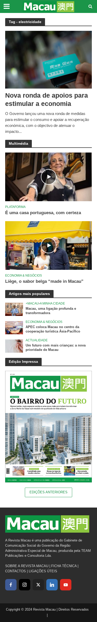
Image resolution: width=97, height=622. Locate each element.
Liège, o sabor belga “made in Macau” (44, 281)
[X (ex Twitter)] (38, 584)
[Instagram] (24, 584)
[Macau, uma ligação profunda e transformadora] (14, 309)
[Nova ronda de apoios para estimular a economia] (48, 59)
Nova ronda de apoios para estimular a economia (46, 99)
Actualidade (37, 340)
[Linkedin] (52, 584)
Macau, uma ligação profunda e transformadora (51, 311)
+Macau (32, 303)
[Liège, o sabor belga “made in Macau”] (48, 245)
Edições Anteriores (48, 492)
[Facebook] (11, 584)
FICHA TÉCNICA (64, 566)
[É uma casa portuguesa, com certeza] (48, 177)
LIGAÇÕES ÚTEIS (43, 571)
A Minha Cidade (52, 303)
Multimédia (18, 143)
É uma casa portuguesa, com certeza (43, 212)
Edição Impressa (23, 361)
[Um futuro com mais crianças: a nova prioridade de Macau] (14, 346)
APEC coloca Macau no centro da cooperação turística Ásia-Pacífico (53, 329)
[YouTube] (65, 584)
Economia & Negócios (23, 275)
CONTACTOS (15, 571)
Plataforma (15, 206)
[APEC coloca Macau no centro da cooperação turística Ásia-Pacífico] (14, 327)
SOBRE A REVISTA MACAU (26, 566)
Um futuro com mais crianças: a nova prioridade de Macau (56, 348)
